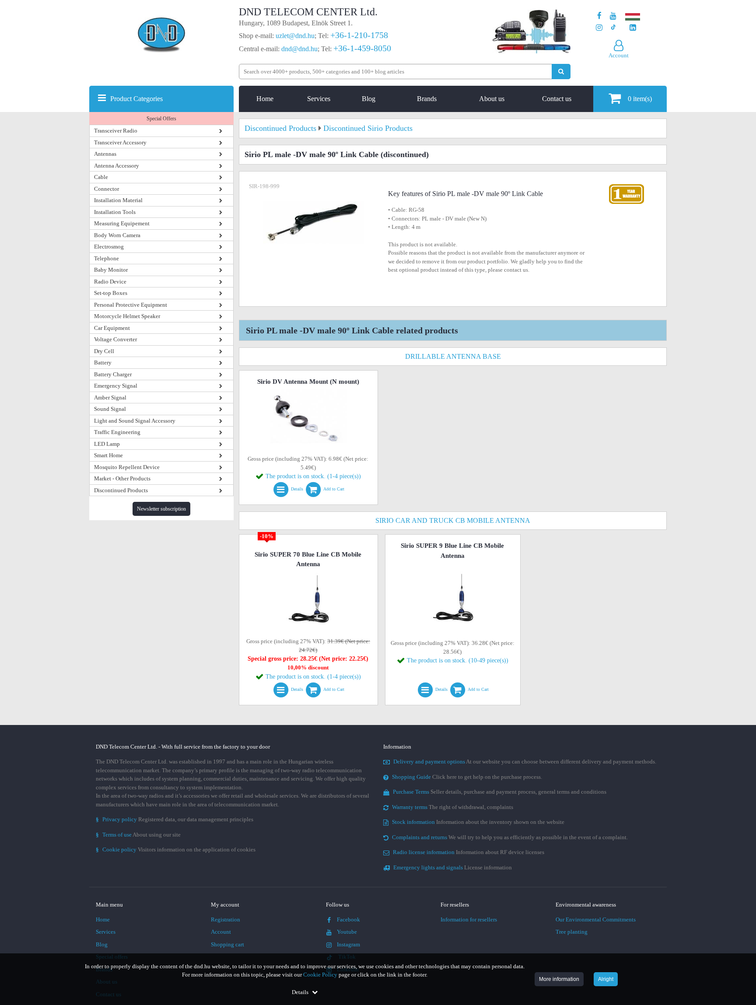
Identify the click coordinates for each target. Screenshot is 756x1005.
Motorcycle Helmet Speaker (127, 316)
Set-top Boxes (110, 293)
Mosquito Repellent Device (127, 467)
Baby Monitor (111, 269)
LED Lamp (107, 444)
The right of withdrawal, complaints (452, 807)
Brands (427, 98)
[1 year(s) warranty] (626, 186)
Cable (101, 177)
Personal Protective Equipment (130, 304)
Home (264, 98)
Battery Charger (113, 374)
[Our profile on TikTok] (613, 28)
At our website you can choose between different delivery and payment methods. (524, 761)
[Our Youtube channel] (613, 16)
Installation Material (118, 200)
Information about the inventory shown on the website (478, 822)
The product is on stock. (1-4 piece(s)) (313, 476)
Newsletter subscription (161, 509)
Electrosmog (109, 246)
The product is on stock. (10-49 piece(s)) (457, 660)
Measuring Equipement (122, 223)
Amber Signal (110, 397)
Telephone (106, 258)
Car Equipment (112, 328)
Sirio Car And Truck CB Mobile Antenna (452, 520)
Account (221, 931)
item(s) (640, 98)
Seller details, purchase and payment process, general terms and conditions (499, 791)
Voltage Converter (115, 339)
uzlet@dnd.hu (295, 35)
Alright (605, 979)
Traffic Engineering (117, 432)
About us (491, 98)
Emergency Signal (115, 385)
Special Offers (161, 119)
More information (559, 979)
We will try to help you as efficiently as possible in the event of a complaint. (510, 837)
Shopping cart (227, 944)
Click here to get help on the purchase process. (467, 777)
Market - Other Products (122, 478)
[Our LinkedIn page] (633, 28)
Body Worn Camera (117, 235)
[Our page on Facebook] (599, 16)
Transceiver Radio (115, 130)
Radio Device (110, 281)
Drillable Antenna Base (453, 356)
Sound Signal (110, 409)
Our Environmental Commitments (596, 919)
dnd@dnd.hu (299, 49)
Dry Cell (104, 351)
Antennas (105, 154)
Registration (225, 919)
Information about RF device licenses (468, 852)
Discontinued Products (121, 490)
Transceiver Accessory (120, 142)
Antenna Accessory (116, 165)
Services (318, 98)
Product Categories (136, 98)
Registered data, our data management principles (174, 819)
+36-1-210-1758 (359, 35)
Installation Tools (115, 212)
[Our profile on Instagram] (599, 28)
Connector (106, 189)
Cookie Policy (320, 974)
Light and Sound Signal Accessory (134, 420)
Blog (368, 98)
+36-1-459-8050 (362, 48)
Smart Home (108, 455)
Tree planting (572, 931)
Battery (103, 362)
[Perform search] (561, 71)
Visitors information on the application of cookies (176, 849)
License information (452, 867)
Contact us (556, 98)
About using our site (138, 834)
